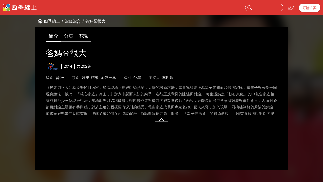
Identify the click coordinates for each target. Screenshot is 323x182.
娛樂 (85, 77)
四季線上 (52, 21)
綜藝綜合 (73, 21)
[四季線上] (20, 7)
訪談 (95, 77)
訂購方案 (310, 8)
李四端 (167, 77)
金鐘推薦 (108, 77)
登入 (291, 7)
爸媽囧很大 (95, 21)
